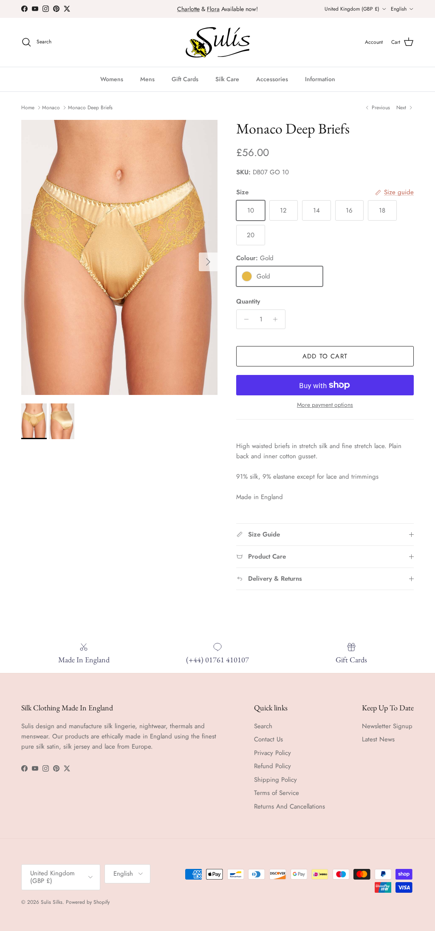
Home (27, 107)
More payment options (325, 405)
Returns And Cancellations (289, 806)
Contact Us (268, 739)
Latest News (378, 739)
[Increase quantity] (277, 319)
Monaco (51, 107)
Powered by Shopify (88, 902)
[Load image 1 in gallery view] (119, 257)
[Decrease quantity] (244, 319)
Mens (147, 79)
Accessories (272, 79)
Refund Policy (272, 766)
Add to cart (324, 356)
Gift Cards (185, 79)
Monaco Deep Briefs (90, 107)
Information (320, 79)
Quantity (248, 301)
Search (263, 726)
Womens (111, 79)
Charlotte (188, 9)
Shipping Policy (275, 779)
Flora (213, 9)
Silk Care (227, 79)
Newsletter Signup (387, 726)
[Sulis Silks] (218, 42)
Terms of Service (276, 793)
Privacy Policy (272, 753)
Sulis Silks (51, 902)
